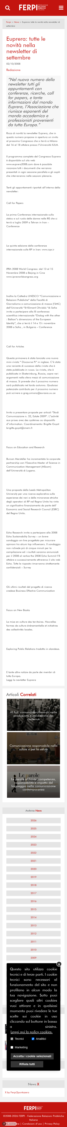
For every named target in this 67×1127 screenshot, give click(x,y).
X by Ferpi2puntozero (17, 1092)
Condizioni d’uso (32, 1123)
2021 (33, 860)
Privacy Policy (52, 1123)
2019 (33, 877)
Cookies (9, 1123)
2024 (33, 836)
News (16, 22)
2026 (33, 820)
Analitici (41, 1038)
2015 (33, 909)
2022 (33, 852)
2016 (33, 901)
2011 (33, 941)
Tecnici (19, 1038)
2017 (33, 893)
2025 (33, 828)
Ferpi (8, 22)
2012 (33, 933)
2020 (33, 868)
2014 (33, 917)
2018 (33, 885)
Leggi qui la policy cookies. (32, 1032)
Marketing (21, 1047)
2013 (33, 925)
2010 (33, 949)
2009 (33, 957)
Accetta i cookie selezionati (32, 1056)
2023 (33, 844)
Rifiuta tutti (27, 1064)
